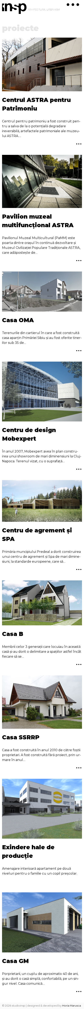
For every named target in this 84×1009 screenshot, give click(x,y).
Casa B (12, 633)
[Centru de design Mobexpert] (42, 392)
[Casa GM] (42, 923)
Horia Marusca (71, 1005)
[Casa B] (42, 603)
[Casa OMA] (42, 292)
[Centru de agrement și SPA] (42, 501)
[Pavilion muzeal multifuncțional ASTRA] (42, 182)
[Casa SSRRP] (42, 702)
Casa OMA (18, 320)
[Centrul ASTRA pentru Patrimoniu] (42, 65)
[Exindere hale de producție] (42, 809)
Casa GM (15, 961)
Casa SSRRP (20, 737)
